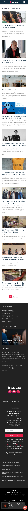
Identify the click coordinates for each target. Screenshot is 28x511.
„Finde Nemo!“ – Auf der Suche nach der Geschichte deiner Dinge (14, 284)
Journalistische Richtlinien (8, 311)
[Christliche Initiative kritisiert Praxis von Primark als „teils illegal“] (14, 108)
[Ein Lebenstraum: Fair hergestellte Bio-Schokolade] (14, 49)
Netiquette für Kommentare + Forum (11, 316)
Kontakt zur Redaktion (7, 310)
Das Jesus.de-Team (6, 313)
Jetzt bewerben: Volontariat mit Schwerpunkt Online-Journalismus (13, 341)
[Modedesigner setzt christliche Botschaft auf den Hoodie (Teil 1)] (14, 164)
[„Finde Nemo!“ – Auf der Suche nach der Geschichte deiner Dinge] (14, 275)
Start (3, 6)
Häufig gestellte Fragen (8, 315)
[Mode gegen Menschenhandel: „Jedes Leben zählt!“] (14, 17)
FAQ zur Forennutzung (7, 318)
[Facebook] (10, 391)
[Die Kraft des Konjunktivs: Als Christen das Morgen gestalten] (14, 249)
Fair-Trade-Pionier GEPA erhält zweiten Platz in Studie (13, 231)
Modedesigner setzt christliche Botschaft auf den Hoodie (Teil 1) (13, 173)
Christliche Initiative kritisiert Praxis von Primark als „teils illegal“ (14, 117)
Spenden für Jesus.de (7, 320)
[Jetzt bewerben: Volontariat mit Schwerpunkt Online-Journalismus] (14, 337)
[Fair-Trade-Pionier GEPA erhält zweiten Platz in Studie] (14, 222)
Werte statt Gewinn (9, 89)
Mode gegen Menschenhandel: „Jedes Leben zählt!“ (13, 26)
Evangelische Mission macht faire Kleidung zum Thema (13, 202)
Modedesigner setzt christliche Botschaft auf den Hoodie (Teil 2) (14, 144)
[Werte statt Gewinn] (14, 81)
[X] (18, 391)
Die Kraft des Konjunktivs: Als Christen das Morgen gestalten (13, 258)
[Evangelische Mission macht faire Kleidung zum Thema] (14, 193)
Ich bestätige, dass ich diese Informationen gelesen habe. (14, 453)
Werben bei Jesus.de (7, 321)
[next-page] (17, 296)
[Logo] (13, 387)
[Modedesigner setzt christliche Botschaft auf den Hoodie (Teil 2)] (14, 135)
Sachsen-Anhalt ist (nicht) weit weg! (11, 465)
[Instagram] (14, 391)
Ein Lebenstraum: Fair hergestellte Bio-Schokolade (14, 61)
